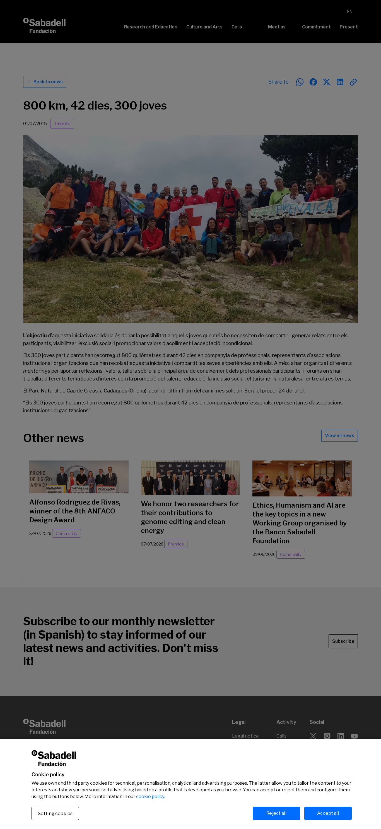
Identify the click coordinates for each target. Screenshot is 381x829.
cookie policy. (150, 796)
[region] (190, 784)
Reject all (276, 813)
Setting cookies (55, 813)
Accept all (328, 813)
